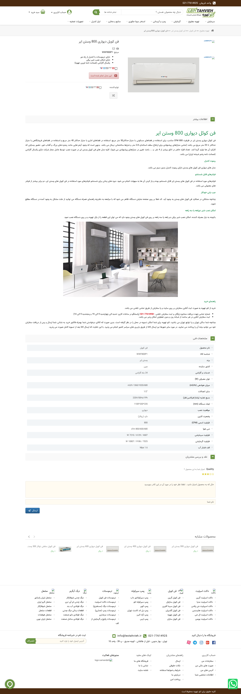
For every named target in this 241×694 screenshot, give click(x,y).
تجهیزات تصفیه (76, 21)
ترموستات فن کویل (108, 597)
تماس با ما (144, 665)
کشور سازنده (204, 366)
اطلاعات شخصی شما (204, 675)
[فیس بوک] (214, 642)
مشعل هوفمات (45, 615)
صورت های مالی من (204, 665)
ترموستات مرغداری (108, 615)
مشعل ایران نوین (44, 619)
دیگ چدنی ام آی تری (74, 602)
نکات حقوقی (175, 665)
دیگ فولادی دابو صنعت (73, 615)
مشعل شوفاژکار (45, 606)
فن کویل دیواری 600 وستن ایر (90, 546)
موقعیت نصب (204, 410)
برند (208, 360)
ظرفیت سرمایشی (202, 435)
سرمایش (211, 21)
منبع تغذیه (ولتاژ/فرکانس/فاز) (196, 398)
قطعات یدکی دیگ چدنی (73, 610)
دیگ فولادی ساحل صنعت (72, 619)
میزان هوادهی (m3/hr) (200, 385)
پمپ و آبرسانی (159, 21)
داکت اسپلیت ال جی (204, 615)
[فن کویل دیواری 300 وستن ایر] (208, 549)
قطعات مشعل (45, 610)
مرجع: (116, 52)
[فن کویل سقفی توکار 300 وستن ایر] (65, 549)
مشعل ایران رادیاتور (43, 597)
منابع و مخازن (114, 21)
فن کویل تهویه (174, 615)
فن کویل (192, 30)
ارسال (178, 661)
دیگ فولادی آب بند (75, 606)
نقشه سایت (143, 670)
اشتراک (30, 641)
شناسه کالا (205, 354)
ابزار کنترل (95, 21)
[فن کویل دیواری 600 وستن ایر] (112, 549)
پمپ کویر (144, 606)
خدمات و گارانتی (202, 373)
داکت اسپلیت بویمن (204, 619)
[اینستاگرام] (201, 642)
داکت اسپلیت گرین (204, 597)
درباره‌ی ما (176, 675)
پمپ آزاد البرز (143, 615)
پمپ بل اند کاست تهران (138, 610)
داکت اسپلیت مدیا (205, 602)
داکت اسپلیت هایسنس (202, 610)
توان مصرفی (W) (202, 379)
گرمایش (177, 21)
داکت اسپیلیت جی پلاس (202, 606)
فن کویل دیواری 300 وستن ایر (185, 546)
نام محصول (205, 348)
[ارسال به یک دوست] (114, 47)
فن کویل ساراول (173, 602)
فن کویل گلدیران (173, 610)
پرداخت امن (175, 679)
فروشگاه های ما (141, 661)
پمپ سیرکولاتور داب (140, 597)
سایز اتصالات (204, 391)
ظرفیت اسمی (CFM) (201, 422)
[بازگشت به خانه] (212, 31)
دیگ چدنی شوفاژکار (75, 597)
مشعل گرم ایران (44, 602)
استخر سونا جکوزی (137, 21)
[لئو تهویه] (201, 12)
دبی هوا (206, 429)
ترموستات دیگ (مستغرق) (105, 606)
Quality (199, 469)
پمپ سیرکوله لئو (141, 602)
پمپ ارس (144, 619)
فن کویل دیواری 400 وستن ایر (137, 546)
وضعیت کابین (204, 416)
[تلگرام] (195, 642)
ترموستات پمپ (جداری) (106, 610)
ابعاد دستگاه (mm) (201, 404)
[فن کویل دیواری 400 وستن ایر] (160, 549)
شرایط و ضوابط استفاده (170, 670)
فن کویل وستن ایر (178, 30)
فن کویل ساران (174, 619)
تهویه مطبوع (193, 21)
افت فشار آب (204, 447)
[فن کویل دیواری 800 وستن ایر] (209, 45)
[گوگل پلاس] (207, 642)
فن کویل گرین (174, 597)
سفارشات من (207, 661)
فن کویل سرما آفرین (171, 606)
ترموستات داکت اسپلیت (106, 602)
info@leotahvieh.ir (129, 636)
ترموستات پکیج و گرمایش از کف (105, 621)
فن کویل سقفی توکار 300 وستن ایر (41, 546)
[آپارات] (189, 642)
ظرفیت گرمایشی (202, 441)
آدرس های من (207, 670)
